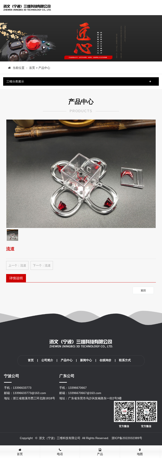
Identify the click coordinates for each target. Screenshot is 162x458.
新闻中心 (86, 360)
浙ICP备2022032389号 (127, 438)
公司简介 (47, 360)
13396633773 (22, 387)
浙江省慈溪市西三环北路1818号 (34, 398)
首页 (32, 67)
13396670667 (77, 387)
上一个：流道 (17, 265)
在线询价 (105, 360)
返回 (143, 290)
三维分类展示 (15, 81)
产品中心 (44, 67)
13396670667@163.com (84, 393)
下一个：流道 (42, 265)
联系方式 (125, 360)
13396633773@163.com (29, 393)
